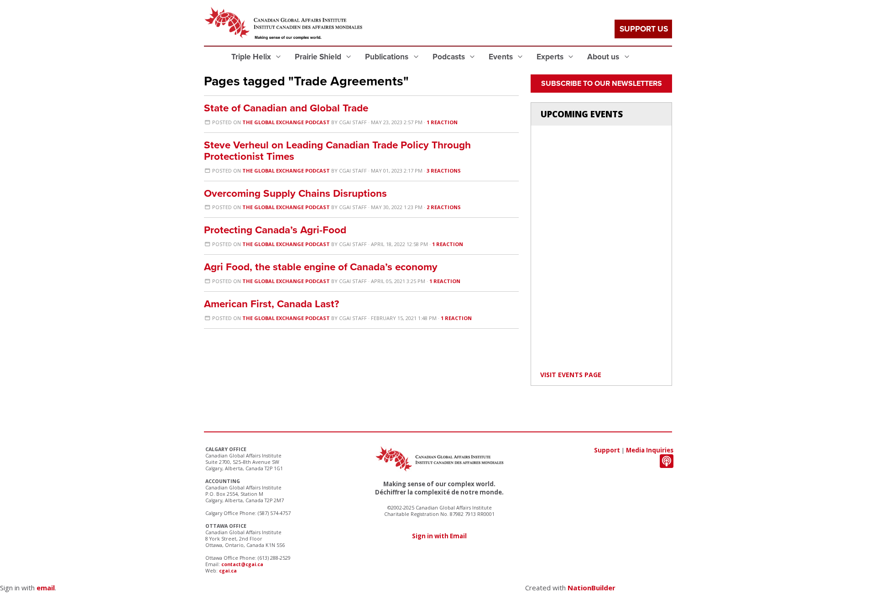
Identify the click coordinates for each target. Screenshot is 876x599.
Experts (551, 57)
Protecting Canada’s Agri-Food (275, 230)
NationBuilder (591, 587)
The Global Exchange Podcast (286, 122)
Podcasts (450, 57)
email (45, 587)
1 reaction (442, 122)
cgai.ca (228, 570)
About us (604, 57)
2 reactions (444, 207)
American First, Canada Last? (271, 304)
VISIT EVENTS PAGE (570, 374)
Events (502, 57)
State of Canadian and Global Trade (286, 108)
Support (607, 450)
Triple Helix (252, 57)
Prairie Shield (319, 57)
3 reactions (444, 170)
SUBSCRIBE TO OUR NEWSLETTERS (601, 83)
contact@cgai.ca (242, 564)
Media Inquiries (649, 450)
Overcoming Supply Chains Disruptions (295, 193)
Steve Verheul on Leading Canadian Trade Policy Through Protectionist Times (337, 151)
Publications (387, 57)
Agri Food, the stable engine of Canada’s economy (321, 267)
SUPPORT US (644, 29)
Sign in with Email (439, 536)
